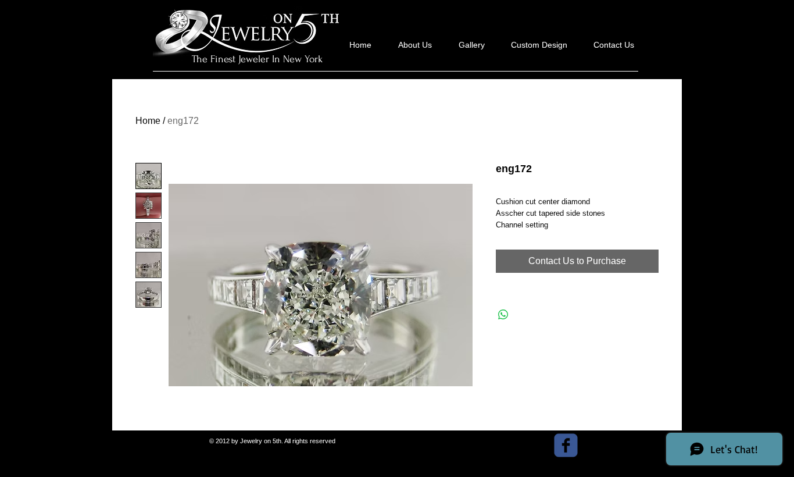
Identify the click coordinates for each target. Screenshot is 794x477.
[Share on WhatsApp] (503, 315)
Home (147, 121)
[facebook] (566, 445)
